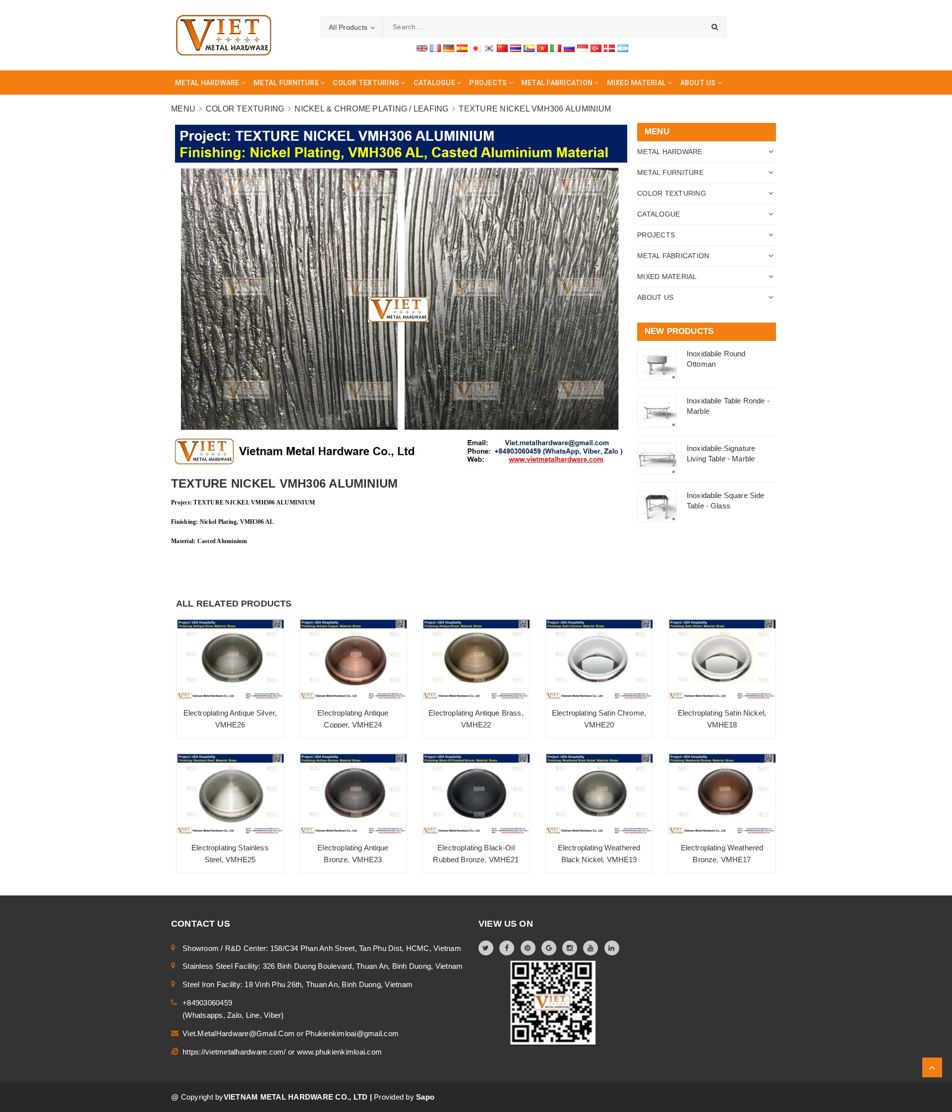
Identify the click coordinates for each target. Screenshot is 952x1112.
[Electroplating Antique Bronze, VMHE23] (353, 794)
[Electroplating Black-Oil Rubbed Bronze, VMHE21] (476, 794)
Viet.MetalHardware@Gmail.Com (239, 1033)
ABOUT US (655, 297)
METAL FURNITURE (670, 172)
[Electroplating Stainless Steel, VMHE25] (230, 794)
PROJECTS (656, 235)
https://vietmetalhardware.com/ (235, 1052)
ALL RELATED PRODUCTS (234, 604)
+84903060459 (207, 1003)
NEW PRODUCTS (679, 331)
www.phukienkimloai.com (339, 1052)
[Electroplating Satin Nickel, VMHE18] (721, 659)
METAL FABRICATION (673, 256)
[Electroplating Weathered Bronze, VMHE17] (721, 794)
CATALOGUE (658, 214)
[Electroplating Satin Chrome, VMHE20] (599, 659)
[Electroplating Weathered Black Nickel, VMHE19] (599, 794)
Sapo (425, 1097)
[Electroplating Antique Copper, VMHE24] (353, 659)
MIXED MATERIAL (667, 276)
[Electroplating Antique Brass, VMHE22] (476, 659)
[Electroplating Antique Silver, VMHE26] (230, 659)
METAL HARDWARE (670, 152)
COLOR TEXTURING (671, 193)
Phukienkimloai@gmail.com (352, 1033)
